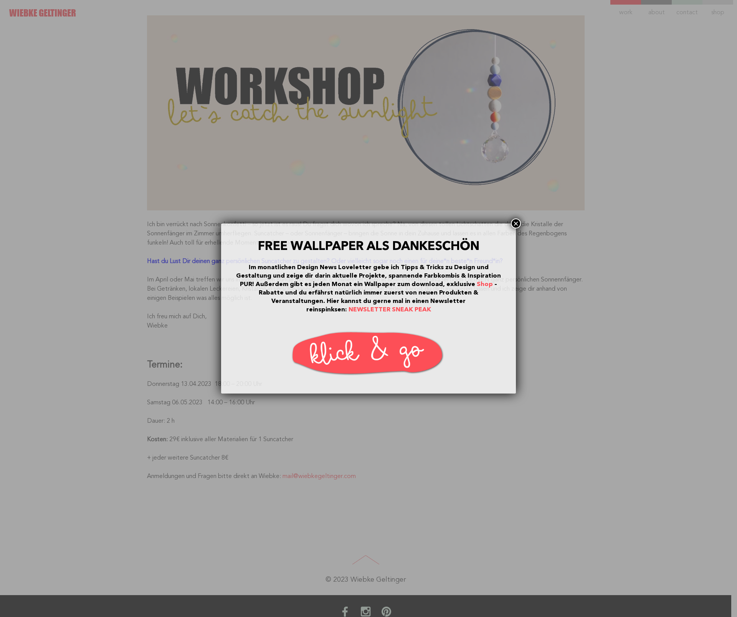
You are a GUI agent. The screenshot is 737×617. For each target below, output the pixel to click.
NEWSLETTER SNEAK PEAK (390, 309)
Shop (485, 284)
